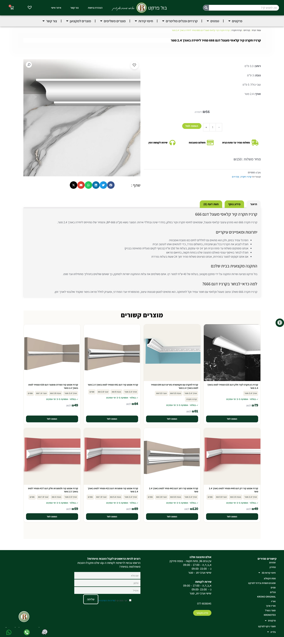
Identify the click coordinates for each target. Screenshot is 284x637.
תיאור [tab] (253, 204)
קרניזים (247, 30)
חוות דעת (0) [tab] (211, 204)
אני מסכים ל (113, 600)
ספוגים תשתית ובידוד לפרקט (262, 583)
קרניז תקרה (236, 30)
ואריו (273, 601)
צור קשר (74, 7)
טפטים (272, 562)
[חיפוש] (206, 7)
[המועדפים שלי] (30, 8)
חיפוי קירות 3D (269, 572)
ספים (273, 587)
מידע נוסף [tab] (234, 204)
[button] (29, 65)
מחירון (273, 567)
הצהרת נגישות (95, 7)
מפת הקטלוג (270, 578)
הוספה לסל (192, 126)
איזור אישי (56, 7)
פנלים (273, 592)
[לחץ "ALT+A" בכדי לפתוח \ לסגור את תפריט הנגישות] (280, 322)
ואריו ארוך (271, 605)
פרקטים (272, 620)
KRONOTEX (270, 614)
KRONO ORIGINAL (266, 596)
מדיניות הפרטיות (106, 600)
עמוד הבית (256, 30)
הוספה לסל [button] (232, 418)
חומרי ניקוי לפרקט (267, 626)
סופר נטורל (270, 610)
